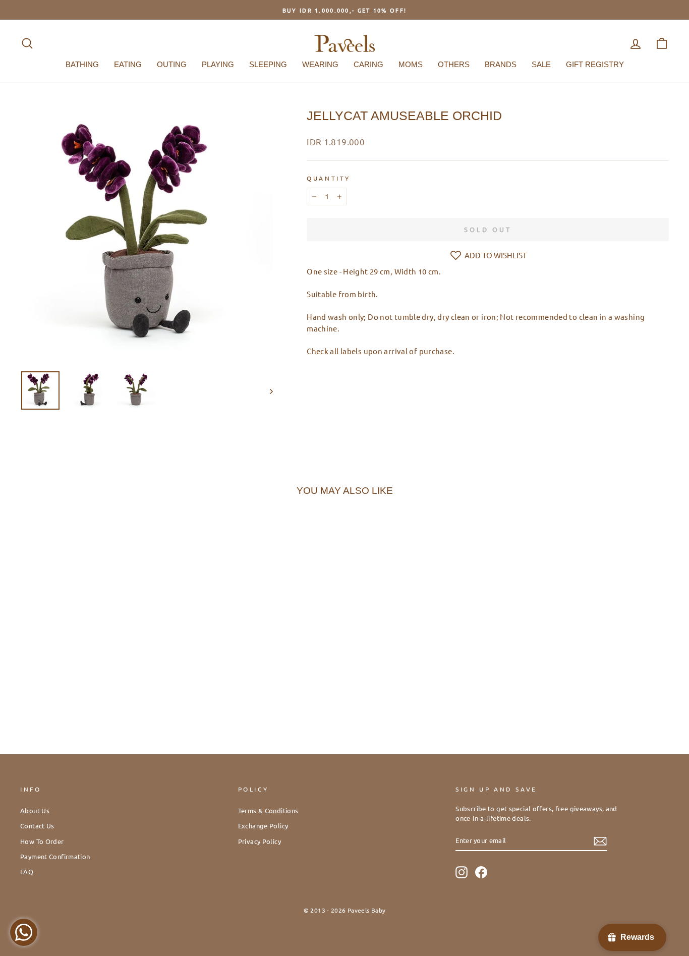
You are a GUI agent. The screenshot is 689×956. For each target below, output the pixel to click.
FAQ (26, 871)
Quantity (329, 178)
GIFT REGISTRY (595, 64)
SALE (541, 64)
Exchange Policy (263, 825)
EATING (128, 64)
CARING (368, 64)
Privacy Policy (259, 841)
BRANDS (500, 64)
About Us (34, 810)
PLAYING (218, 64)
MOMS (410, 64)
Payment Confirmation (55, 856)
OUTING (172, 64)
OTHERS (454, 64)
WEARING (320, 64)
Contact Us (37, 825)
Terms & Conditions (268, 810)
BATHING (82, 64)
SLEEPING (268, 64)
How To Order (42, 841)
